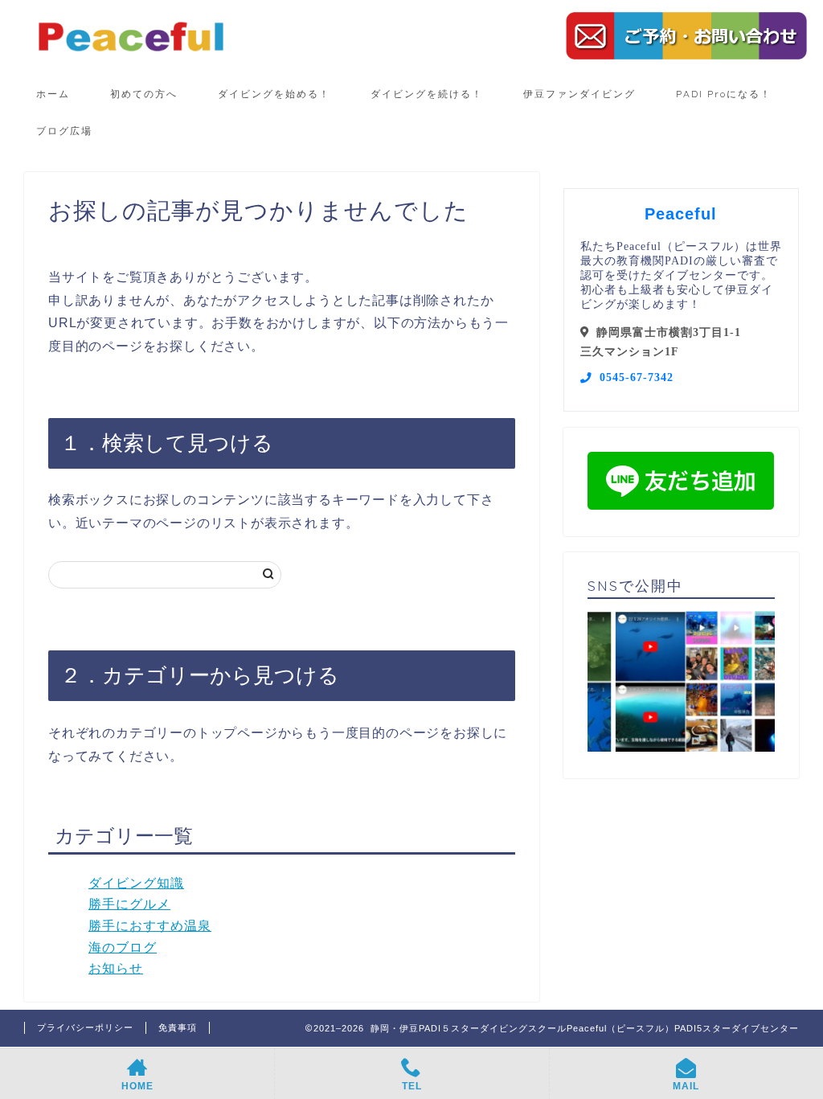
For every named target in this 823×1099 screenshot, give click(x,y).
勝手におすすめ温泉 (149, 926)
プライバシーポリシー (85, 1027)
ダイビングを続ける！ (427, 94)
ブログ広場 (64, 131)
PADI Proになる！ (724, 94)
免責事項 (177, 1027)
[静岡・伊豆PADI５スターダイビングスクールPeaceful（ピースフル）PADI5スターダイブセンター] (131, 52)
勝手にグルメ (129, 904)
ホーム (53, 94)
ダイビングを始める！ (274, 94)
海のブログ (122, 947)
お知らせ (115, 968)
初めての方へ (144, 94)
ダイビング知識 (136, 883)
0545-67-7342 (637, 377)
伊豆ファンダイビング (579, 94)
